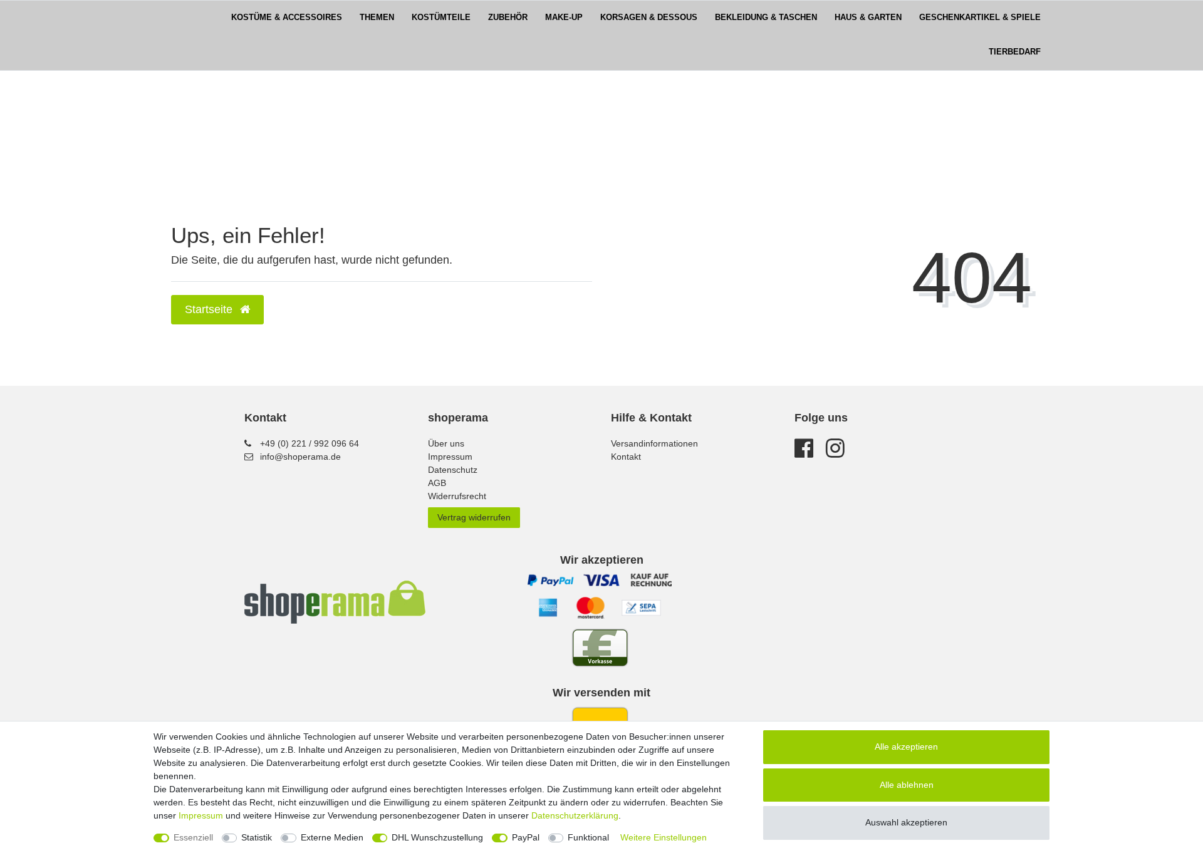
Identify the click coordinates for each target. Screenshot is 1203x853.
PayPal (525, 837)
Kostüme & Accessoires (286, 17)
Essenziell (193, 837)
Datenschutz (452, 470)
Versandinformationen (654, 443)
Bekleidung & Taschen (766, 17)
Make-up (564, 17)
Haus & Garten (868, 17)
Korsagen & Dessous (648, 17)
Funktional (588, 837)
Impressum (450, 457)
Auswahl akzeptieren (906, 822)
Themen (377, 17)
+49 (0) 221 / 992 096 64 (309, 443)
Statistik (256, 837)
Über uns (446, 443)
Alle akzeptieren (906, 747)
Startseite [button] (210, 309)
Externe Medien (332, 837)
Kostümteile (441, 17)
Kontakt (626, 457)
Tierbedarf (1015, 52)
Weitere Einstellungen (663, 837)
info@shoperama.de (300, 457)
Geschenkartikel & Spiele (980, 17)
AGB (437, 483)
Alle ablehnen (907, 785)
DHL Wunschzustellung (437, 837)
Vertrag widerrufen (474, 517)
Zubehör (508, 17)
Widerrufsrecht (457, 496)
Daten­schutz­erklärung (574, 815)
